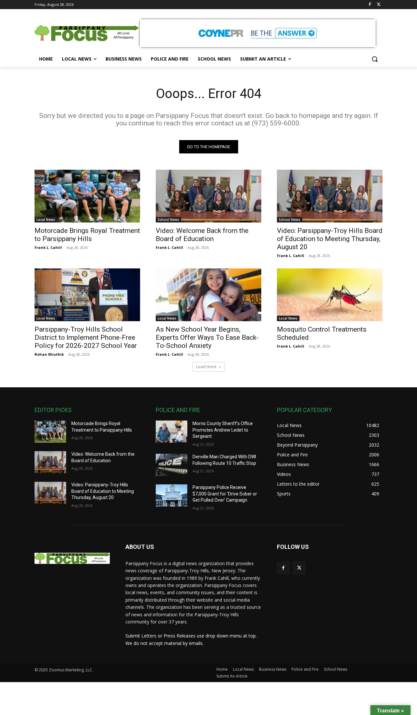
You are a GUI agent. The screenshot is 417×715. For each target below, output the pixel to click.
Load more (206, 366)
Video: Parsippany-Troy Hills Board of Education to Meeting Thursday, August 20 (329, 239)
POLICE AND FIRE (178, 410)
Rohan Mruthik (49, 354)
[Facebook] (369, 4)
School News (168, 219)
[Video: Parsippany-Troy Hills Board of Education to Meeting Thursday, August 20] (329, 196)
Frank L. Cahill (48, 247)
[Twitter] (378, 4)
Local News (45, 219)
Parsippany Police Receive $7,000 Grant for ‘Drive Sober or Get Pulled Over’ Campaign (225, 494)
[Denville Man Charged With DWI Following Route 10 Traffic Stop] (171, 465)
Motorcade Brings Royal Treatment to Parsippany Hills (87, 235)
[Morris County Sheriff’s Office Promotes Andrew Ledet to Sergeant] (171, 432)
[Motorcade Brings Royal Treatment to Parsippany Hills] (87, 196)
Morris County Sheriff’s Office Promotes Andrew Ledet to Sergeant (223, 430)
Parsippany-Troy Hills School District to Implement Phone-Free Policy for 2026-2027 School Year (86, 337)
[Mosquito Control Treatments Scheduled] (329, 294)
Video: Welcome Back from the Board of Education (202, 235)
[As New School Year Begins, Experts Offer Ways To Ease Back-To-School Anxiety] (208, 294)
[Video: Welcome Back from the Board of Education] (208, 196)
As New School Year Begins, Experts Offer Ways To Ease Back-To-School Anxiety (207, 337)
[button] (374, 59)
